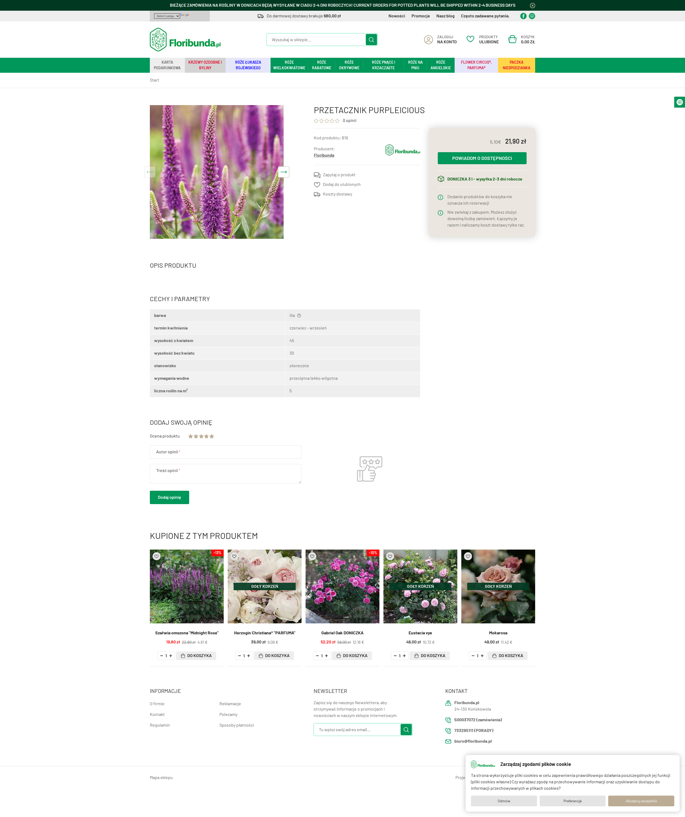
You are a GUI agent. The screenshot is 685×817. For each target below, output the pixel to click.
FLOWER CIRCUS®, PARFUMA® (476, 65)
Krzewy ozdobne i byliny (205, 65)
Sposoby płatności (236, 725)
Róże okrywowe (349, 65)
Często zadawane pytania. (485, 16)
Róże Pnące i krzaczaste (383, 65)
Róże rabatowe (321, 65)
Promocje (421, 16)
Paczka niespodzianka (516, 65)
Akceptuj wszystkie (641, 801)
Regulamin (160, 725)
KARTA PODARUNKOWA (167, 65)
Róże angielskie (441, 65)
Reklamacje (230, 703)
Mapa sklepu (161, 777)
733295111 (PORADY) (473, 730)
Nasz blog (445, 16)
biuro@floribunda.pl (473, 741)
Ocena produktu (165, 436)
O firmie (157, 703)
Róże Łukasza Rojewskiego (248, 65)
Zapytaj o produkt (339, 174)
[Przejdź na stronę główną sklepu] (185, 39)
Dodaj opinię (169, 497)
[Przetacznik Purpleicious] (217, 172)
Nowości (397, 16)
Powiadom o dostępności (482, 158)
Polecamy (228, 714)
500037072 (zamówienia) (478, 720)
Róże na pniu (415, 65)
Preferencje (573, 801)
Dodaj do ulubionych (342, 184)
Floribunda (324, 155)
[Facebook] (523, 16)
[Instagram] (532, 16)
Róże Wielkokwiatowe (289, 65)
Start (154, 80)
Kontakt (157, 714)
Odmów (504, 801)
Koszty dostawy (337, 194)
